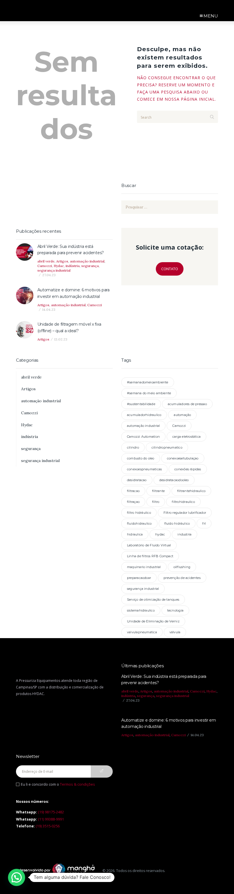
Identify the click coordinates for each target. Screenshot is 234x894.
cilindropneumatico (167, 447)
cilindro (133, 447)
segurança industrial (53, 270)
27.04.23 (49, 275)
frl (204, 523)
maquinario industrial (144, 567)
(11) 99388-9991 (51, 819)
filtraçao (133, 502)
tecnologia (175, 610)
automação (182, 415)
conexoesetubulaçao (183, 458)
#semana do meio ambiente (149, 393)
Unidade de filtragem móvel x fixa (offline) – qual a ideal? (69, 327)
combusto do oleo (140, 458)
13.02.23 (60, 339)
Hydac (59, 266)
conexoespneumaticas (144, 469)
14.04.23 (48, 309)
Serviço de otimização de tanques (153, 600)
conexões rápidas (187, 469)
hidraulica (135, 534)
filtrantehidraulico (191, 491)
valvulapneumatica (142, 632)
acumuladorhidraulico (144, 415)
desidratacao (137, 480)
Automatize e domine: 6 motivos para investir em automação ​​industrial (73, 293)
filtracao (133, 491)
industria (184, 534)
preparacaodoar (139, 578)
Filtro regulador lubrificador (185, 513)
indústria (73, 266)
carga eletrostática (186, 437)
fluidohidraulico (139, 523)
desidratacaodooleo (174, 480)
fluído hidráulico (177, 523)
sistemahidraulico (141, 610)
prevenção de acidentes (182, 578)
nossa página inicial (190, 99)
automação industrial (87, 261)
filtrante (158, 491)
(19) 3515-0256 (48, 826)
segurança (90, 266)
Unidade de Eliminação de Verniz (153, 621)
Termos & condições (77, 784)
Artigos (62, 261)
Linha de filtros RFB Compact (150, 556)
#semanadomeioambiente (147, 382)
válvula (175, 632)
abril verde (46, 261)
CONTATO (169, 268)
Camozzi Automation (143, 437)
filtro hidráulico (139, 513)
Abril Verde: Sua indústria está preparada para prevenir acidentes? (70, 249)
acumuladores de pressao (187, 404)
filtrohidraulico (183, 502)
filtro (155, 502)
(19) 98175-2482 (51, 812)
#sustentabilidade (141, 404)
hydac (160, 534)
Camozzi (44, 266)
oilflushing (182, 567)
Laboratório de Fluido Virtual (149, 545)
